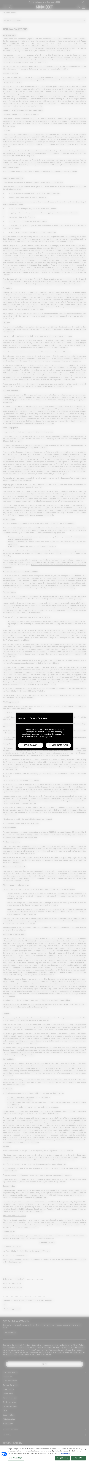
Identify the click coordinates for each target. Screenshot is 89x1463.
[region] (44, 1454)
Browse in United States (58, 745)
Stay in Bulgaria (30, 745)
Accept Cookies (62, 1458)
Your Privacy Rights (16, 1458)
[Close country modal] (70, 715)
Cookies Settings (64, 1453)
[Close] (85, 1449)
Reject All (78, 1458)
